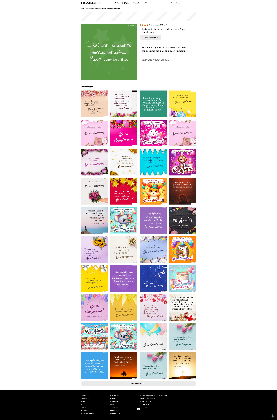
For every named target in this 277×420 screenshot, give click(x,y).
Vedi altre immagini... (138, 383)
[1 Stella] (141, 25)
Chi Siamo (114, 395)
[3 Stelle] (144, 25)
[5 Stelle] (147, 25)
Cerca (83, 407)
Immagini (84, 401)
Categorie (85, 398)
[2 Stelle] (142, 25)
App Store (114, 407)
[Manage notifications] (272, 416)
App (82, 404)
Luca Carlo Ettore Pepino (150, 61)
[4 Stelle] (146, 25)
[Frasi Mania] (91, 3)
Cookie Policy (145, 404)
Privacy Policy (145, 401)
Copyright (143, 407)
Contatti (113, 398)
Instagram (114, 404)
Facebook (114, 401)
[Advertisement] (138, 16)
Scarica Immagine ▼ (150, 37)
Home (83, 395)
